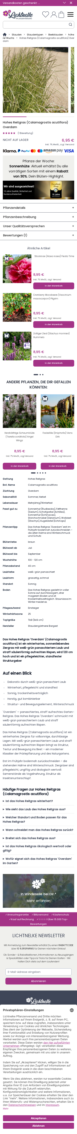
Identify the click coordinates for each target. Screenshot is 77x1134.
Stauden (17, 34)
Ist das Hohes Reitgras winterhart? (29, 801)
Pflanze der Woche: (39, 161)
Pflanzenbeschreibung (38, 217)
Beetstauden (55, 34)
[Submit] (70, 24)
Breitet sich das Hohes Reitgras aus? (31, 838)
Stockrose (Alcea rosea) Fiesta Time (54, 256)
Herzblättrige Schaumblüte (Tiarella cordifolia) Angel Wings (19, 436)
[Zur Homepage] (5, 34)
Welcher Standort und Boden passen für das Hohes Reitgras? (35, 819)
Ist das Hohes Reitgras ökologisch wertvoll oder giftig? (37, 848)
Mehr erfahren (38, 901)
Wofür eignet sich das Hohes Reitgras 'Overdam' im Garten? (37, 861)
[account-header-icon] (53, 14)
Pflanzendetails (38, 208)
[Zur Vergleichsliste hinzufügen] (29, 279)
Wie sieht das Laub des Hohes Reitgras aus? (36, 809)
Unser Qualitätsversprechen (38, 226)
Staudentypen (35, 34)
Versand (69, 144)
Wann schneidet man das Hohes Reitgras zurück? (39, 830)
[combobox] (38, 25)
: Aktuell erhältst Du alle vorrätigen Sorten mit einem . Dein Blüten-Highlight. (38, 171)
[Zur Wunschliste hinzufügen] (6, 279)
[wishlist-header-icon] (45, 14)
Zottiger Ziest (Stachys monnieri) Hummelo (51, 335)
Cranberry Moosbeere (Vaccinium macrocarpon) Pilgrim (52, 296)
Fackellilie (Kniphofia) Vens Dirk (58, 434)
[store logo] (18, 14)
